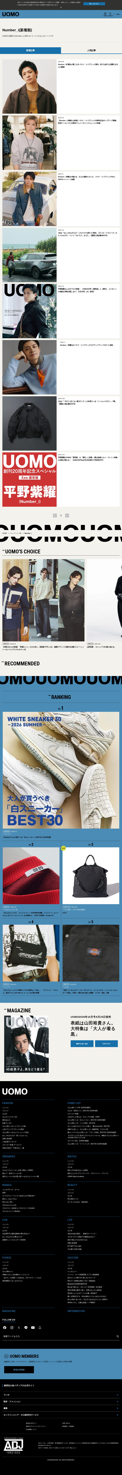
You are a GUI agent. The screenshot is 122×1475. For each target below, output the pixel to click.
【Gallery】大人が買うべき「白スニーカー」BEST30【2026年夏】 (27, 837)
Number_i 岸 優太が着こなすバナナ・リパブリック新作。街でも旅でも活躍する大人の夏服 (88, 65)
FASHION (6, 643)
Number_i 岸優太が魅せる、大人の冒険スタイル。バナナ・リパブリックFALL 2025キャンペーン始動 (86, 178)
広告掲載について (31, 1429)
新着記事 (30, 50)
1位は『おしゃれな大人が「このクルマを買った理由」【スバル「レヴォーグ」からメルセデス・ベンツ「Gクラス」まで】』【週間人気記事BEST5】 (87, 234)
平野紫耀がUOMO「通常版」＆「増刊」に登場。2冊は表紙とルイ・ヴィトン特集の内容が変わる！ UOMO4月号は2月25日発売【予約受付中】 (87, 458)
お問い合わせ (66, 1423)
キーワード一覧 (15, 533)
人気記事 (91, 50)
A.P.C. (65, 913)
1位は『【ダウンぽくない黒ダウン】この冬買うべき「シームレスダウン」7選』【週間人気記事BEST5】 (87, 402)
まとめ (66, 987)
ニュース (7, 987)
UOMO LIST (91, 643)
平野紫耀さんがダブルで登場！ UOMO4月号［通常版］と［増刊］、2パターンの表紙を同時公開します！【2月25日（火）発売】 (87, 290)
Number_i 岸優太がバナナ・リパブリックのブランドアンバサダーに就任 (86, 345)
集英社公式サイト (31, 1423)
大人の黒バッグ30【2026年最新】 (75, 910)
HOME (4, 533)
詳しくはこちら (94, 3)
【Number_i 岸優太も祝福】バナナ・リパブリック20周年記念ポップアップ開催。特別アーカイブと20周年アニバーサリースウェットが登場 (88, 122)
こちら (74, 1447)
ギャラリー (7, 834)
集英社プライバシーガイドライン (36, 1426)
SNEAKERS (7, 831)
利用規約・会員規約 (68, 1426)
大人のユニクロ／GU (11, 910)
